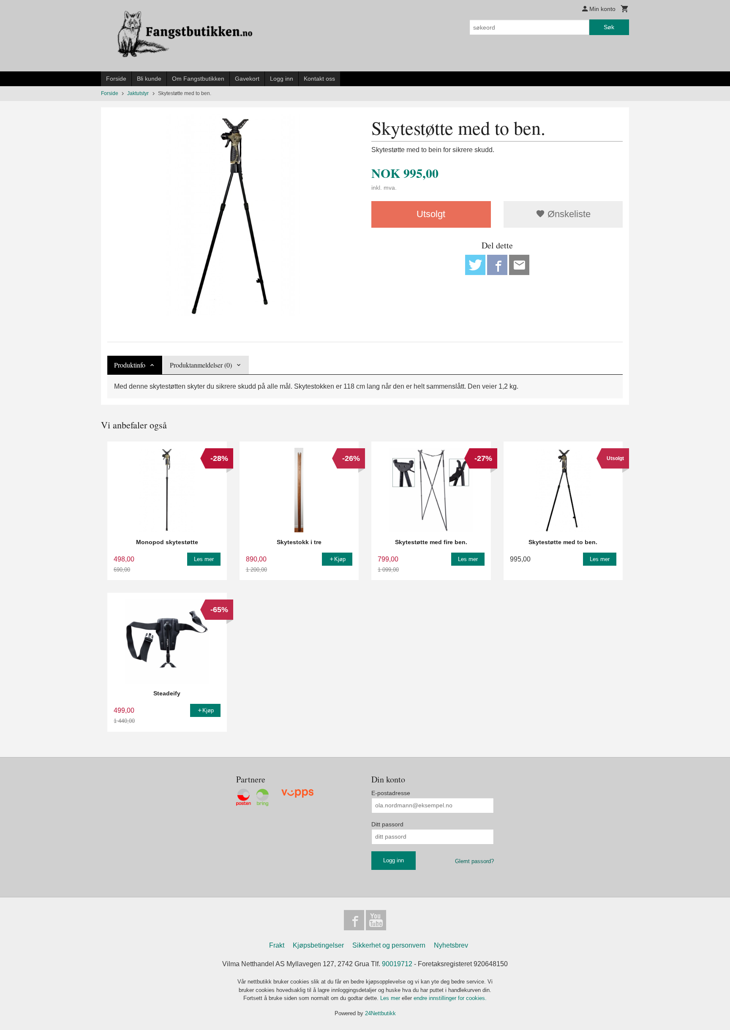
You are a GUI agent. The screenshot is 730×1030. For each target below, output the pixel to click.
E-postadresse (390, 793)
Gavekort (247, 78)
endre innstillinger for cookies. (450, 998)
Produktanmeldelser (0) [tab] (201, 364)
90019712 (397, 963)
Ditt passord (387, 824)
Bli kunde (149, 78)
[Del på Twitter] (475, 265)
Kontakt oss (319, 78)
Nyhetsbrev (451, 945)
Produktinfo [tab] (129, 364)
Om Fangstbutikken (198, 78)
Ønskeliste (568, 214)
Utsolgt (431, 214)
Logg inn (281, 78)
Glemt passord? (474, 861)
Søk (609, 27)
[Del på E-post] (519, 265)
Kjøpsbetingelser (318, 945)
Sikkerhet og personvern (388, 945)
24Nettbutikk (380, 1013)
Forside (116, 78)
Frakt (276, 945)
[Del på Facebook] (497, 265)
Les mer (391, 998)
